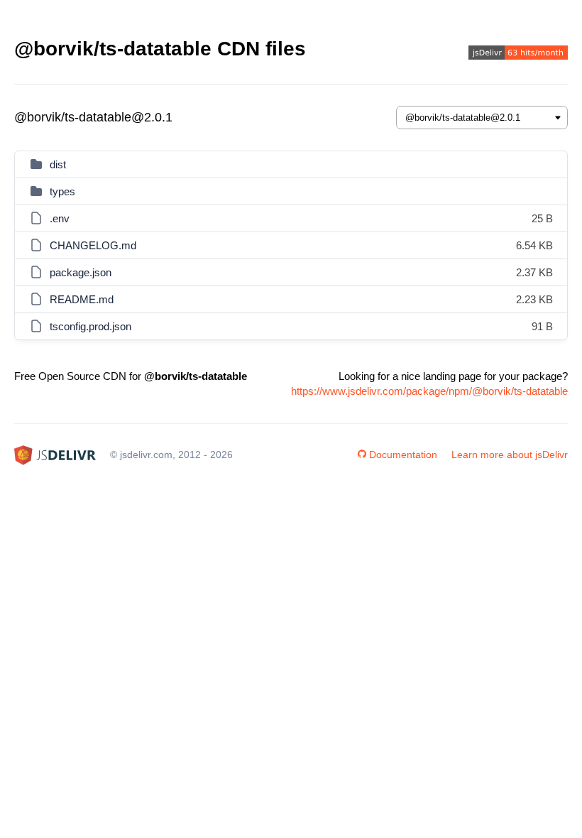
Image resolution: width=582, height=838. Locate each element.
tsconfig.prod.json (90, 326)
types (62, 191)
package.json (80, 272)
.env (60, 218)
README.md (82, 299)
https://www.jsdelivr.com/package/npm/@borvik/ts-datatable (429, 391)
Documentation (403, 454)
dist (58, 164)
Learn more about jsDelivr (509, 454)
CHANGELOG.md (93, 245)
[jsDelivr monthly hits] (518, 54)
